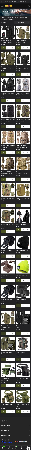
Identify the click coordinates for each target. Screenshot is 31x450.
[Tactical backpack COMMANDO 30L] (8, 317)
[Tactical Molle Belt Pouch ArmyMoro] (8, 190)
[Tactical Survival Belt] (8, 242)
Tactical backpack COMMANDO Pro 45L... (22, 172)
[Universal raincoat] (23, 216)
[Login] (29, 6)
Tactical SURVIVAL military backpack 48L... (22, 146)
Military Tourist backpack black (7, 94)
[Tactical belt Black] (23, 291)
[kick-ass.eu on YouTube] (9, 440)
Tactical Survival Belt (6, 250)
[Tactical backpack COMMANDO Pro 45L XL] (23, 163)
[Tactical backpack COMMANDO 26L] (23, 32)
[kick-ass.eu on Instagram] (5, 440)
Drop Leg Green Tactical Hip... (22, 405)
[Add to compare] (8, 47)
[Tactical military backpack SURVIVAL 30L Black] (8, 111)
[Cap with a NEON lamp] (23, 266)
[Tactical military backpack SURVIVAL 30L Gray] (23, 85)
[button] (3, 47)
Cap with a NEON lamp (22, 275)
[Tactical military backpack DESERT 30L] (8, 137)
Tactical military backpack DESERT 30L (8, 146)
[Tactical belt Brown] (8, 266)
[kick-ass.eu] (9, 6)
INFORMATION (5, 426)
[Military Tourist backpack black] (8, 85)
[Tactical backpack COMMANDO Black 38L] (23, 58)
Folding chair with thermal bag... (5, 379)
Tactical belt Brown (6, 275)
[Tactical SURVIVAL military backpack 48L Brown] (23, 137)
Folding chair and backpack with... (20, 353)
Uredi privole (3, 444)
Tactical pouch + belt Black (21, 326)
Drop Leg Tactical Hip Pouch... (22, 379)
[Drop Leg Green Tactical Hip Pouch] (23, 396)
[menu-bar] (3, 6)
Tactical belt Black (21, 299)
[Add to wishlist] (12, 47)
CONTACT (4, 421)
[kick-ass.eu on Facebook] (2, 440)
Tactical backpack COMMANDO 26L (21, 41)
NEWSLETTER (5, 436)
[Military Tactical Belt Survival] (8, 291)
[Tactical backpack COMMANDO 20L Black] (8, 32)
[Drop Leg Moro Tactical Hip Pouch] (8, 396)
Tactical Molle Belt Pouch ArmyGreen (22, 199)
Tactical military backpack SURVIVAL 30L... (23, 94)
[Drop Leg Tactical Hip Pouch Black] (23, 370)
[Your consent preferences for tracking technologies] (28, 448)
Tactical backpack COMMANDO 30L (6, 326)
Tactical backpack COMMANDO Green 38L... (7, 67)
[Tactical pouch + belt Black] (23, 317)
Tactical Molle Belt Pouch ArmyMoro (7, 199)
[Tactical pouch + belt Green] (8, 344)
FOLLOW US (5, 431)
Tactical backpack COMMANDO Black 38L (22, 67)
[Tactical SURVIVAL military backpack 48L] (8, 163)
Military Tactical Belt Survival (6, 300)
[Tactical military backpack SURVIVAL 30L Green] (23, 111)
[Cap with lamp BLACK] (23, 242)
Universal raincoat (21, 224)
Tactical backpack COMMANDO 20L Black (7, 41)
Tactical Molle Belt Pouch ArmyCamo (7, 225)
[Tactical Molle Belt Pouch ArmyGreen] (23, 190)
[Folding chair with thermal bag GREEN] (8, 370)
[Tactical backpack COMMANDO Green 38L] (8, 58)
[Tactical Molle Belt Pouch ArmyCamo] (8, 216)
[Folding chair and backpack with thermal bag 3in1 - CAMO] (23, 344)
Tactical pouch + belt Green (6, 353)
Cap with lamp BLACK (22, 250)
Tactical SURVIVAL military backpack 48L (6, 172)
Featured (19, 22)
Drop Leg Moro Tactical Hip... (7, 405)
